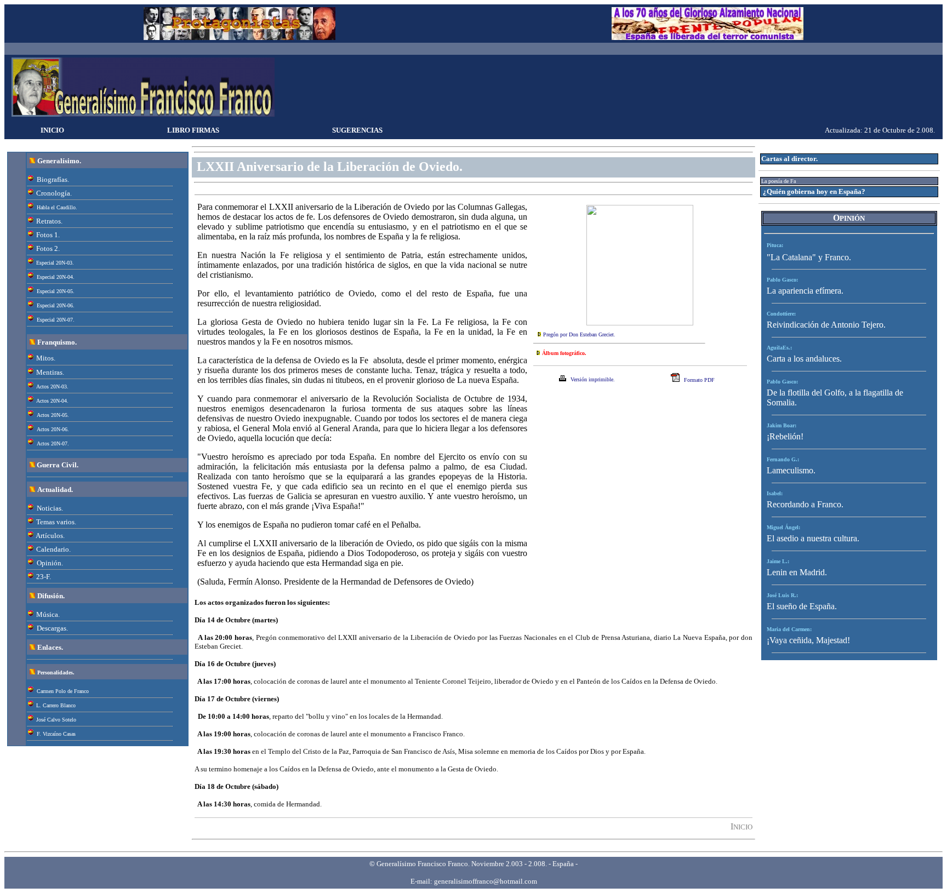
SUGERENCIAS (357, 130)
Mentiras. (50, 372)
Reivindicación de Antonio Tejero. (826, 324)
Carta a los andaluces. (804, 358)
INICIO (52, 130)
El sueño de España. (802, 606)
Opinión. (50, 563)
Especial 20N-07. (56, 320)
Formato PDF (699, 380)
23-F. (43, 577)
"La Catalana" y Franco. (809, 257)
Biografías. (53, 179)
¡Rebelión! (785, 436)
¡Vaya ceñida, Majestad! (808, 640)
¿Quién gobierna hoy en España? (814, 191)
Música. (48, 614)
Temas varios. (56, 522)
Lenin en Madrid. (797, 572)
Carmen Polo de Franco (63, 691)
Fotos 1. (48, 235)
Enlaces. (50, 647)
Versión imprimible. (593, 379)
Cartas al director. (789, 158)
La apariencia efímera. (805, 290)
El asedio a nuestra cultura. (813, 538)
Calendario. (53, 549)
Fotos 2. (48, 248)
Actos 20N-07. (53, 443)
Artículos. (50, 535)
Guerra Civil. (57, 465)
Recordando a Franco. (805, 504)
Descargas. (52, 628)
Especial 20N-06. (56, 305)
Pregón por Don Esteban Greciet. (579, 334)
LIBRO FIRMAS (193, 130)
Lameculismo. (791, 470)
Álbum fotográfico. (564, 353)
